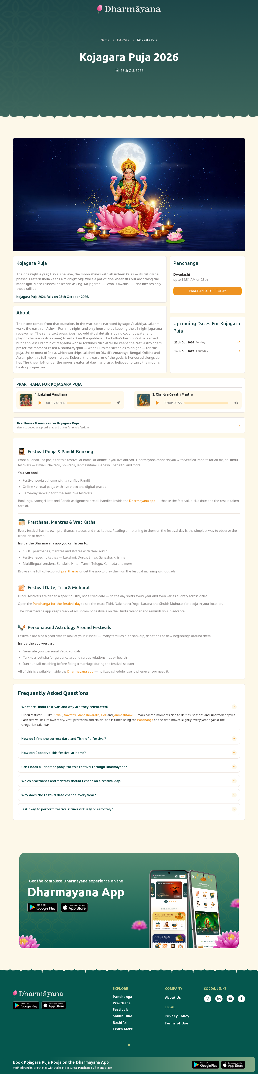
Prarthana (122, 1003)
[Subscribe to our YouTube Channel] (230, 999)
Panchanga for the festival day (56, 603)
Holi (104, 715)
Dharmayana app (142, 501)
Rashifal (120, 1022)
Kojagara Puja (147, 39)
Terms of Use (176, 1023)
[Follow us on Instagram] (208, 999)
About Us (173, 997)
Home (105, 39)
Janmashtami (123, 715)
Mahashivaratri (88, 715)
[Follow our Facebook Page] (241, 999)
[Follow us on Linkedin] (219, 999)
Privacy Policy (177, 1016)
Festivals (123, 39)
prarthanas (70, 571)
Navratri (70, 715)
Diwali (57, 715)
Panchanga (145, 720)
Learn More (123, 1029)
